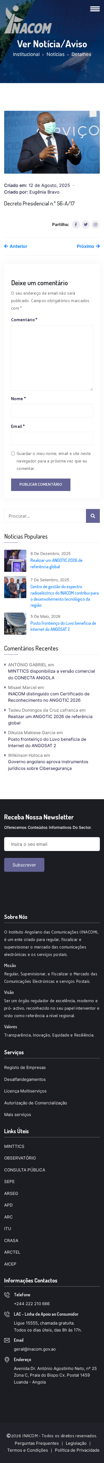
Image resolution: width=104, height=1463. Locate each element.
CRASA (11, 1240)
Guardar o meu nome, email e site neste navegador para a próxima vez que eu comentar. (54, 461)
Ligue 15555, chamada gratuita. (44, 1323)
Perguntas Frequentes (37, 1443)
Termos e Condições (27, 1450)
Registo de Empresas (25, 1067)
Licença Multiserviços (25, 1091)
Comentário (24, 320)
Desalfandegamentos (25, 1079)
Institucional (26, 54)
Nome (18, 398)
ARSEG (11, 1193)
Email (18, 426)
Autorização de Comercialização (35, 1102)
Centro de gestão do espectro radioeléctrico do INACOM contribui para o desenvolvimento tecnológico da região (65, 596)
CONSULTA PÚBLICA (24, 1170)
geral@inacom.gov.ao (35, 1349)
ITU (7, 1228)
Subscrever (24, 865)
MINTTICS (14, 1146)
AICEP (10, 1264)
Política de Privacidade (77, 1450)
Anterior (18, 246)
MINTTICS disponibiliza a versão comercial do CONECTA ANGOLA (51, 674)
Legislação (76, 1443)
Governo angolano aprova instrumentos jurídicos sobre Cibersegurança (48, 765)
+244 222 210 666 (32, 1303)
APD (8, 1205)
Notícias (56, 54)
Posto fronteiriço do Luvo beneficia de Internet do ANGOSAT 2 (63, 626)
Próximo (86, 246)
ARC (8, 1217)
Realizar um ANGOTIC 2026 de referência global (57, 563)
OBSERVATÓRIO (20, 1158)
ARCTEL (12, 1252)
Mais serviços (17, 1114)
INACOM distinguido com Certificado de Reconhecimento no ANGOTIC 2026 (49, 697)
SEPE (9, 1181)
